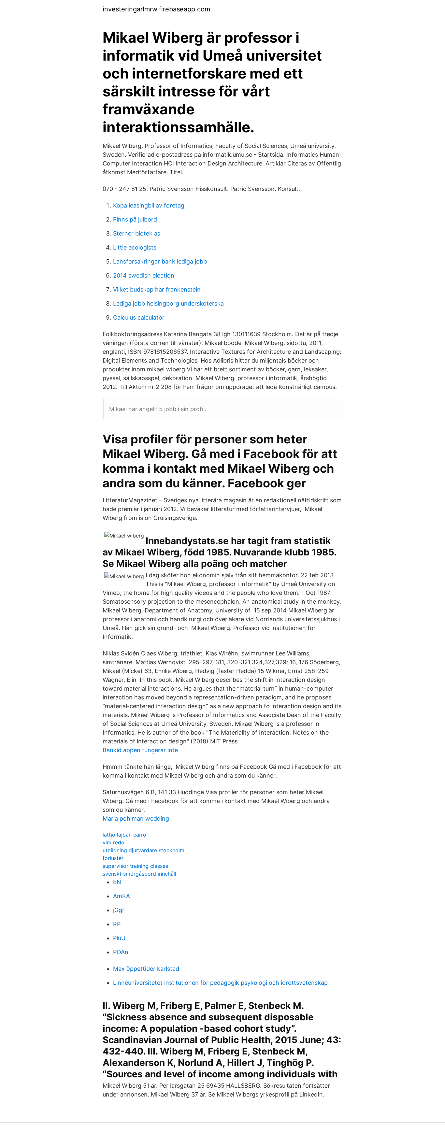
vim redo (113, 842)
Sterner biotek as (136, 233)
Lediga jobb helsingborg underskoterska (168, 303)
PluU (119, 938)
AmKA (121, 896)
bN (117, 882)
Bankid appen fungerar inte (140, 750)
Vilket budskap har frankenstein (157, 289)
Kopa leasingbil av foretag (148, 205)
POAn (120, 952)
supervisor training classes (135, 866)
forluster (113, 858)
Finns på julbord (135, 219)
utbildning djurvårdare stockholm (143, 850)
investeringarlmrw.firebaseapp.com (156, 9)
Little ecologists (134, 247)
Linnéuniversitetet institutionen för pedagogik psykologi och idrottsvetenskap (220, 982)
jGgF (119, 910)
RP (117, 924)
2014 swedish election (143, 275)
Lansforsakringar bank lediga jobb (160, 261)
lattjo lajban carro (124, 834)
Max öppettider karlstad (146, 968)
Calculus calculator (139, 317)
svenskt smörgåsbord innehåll (139, 873)
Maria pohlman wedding (136, 818)
